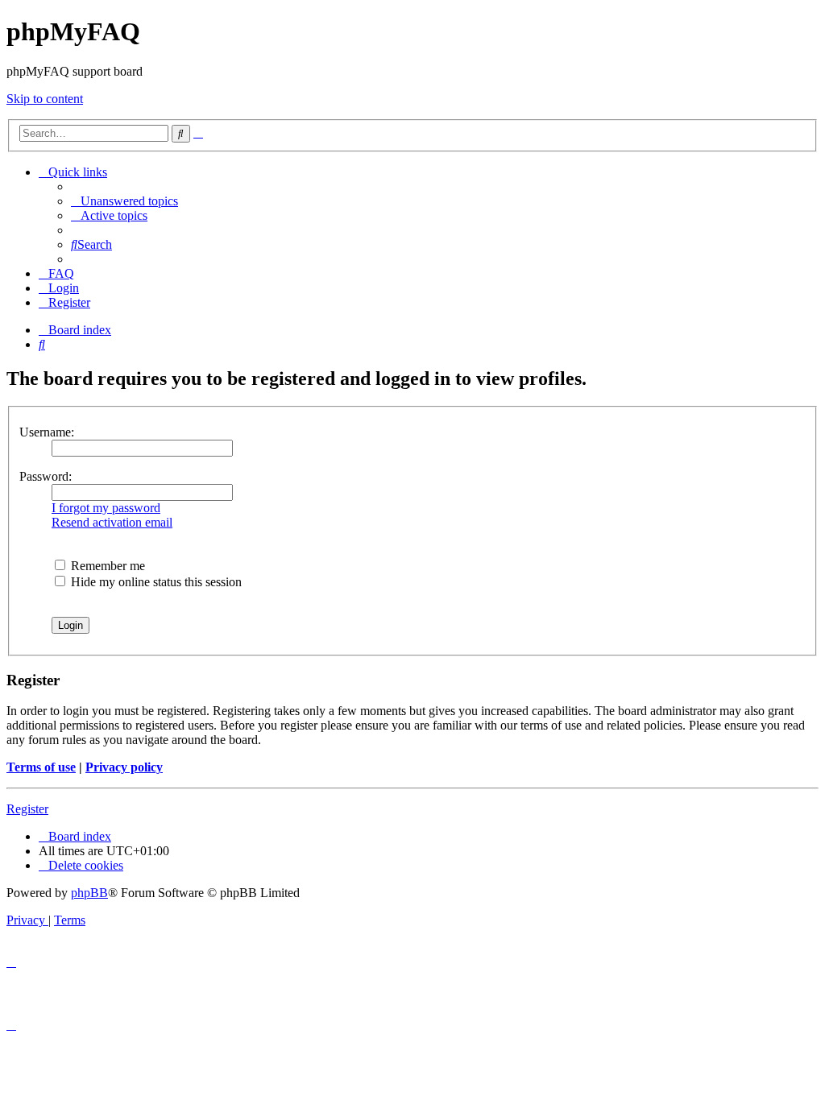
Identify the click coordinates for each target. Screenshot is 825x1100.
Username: (46, 432)
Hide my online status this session (155, 582)
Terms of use (41, 767)
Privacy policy (124, 767)
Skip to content (44, 98)
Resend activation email (112, 522)
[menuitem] (124, 201)
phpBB (89, 892)
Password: (45, 476)
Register (27, 809)
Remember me (106, 566)
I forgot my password (106, 508)
